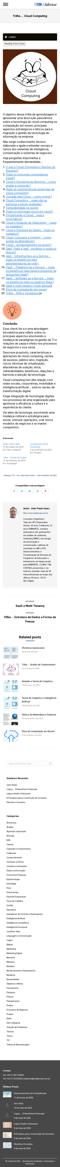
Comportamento (14, 857)
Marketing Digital (14, 953)
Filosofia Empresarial (16, 897)
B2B (8, 840)
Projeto (10, 1014)
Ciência (10, 844)
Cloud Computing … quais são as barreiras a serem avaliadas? (26, 202)
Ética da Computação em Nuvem (38, 731)
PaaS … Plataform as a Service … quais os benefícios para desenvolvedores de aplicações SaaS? (31, 271)
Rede (9, 1018)
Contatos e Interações (17, 866)
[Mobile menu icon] (5, 4)
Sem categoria (13, 1023)
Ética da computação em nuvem (26, 289)
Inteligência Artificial (16, 918)
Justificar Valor (13, 931)
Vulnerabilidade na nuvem (22, 208)
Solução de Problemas (17, 1027)
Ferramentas (12, 892)
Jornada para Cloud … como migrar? (29, 196)
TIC (13, 475)
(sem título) (12, 785)
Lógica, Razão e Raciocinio (19, 793)
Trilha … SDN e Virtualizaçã (23, 293)
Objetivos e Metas (15, 984)
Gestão (10, 905)
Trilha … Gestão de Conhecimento (38, 664)
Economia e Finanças (16, 875)
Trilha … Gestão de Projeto (15, 457)
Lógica (10, 940)
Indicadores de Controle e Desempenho (25, 914)
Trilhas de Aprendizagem (18, 1044)
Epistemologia (13, 879)
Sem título (18, 1103)
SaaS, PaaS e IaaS (11, 444)
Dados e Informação (16, 870)
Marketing (11, 949)
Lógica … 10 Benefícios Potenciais (22, 789)
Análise (10, 827)
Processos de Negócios (17, 1010)
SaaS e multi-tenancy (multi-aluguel (28, 286)
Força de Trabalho (15, 901)
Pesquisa (11, 992)
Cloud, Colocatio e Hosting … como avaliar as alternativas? (28, 239)
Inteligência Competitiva (18, 923)
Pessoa (10, 997)
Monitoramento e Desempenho (21, 971)
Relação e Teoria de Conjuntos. (37, 681)
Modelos (10, 966)
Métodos (11, 962)
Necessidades (13, 979)
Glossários (11, 910)
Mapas (10, 944)
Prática (10, 1005)
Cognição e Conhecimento (19, 849)
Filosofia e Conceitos (16, 802)
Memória (11, 957)
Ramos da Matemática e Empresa (39, 714)
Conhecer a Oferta (15, 862)
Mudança (11, 975)
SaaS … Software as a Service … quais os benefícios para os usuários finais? (30, 280)
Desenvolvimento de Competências (30, 1093)
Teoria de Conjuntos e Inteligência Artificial (39, 700)
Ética (9, 888)
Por (26, 475)
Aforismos (11, 823)
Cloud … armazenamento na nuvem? (29, 245)
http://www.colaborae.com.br (35, 513)
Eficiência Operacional (33, 648)
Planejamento (13, 1001)
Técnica (10, 1031)
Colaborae (11, 853)
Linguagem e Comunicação (19, 936)
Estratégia (11, 884)
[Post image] (11, 652)
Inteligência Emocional (17, 927)
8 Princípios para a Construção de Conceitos (27, 798)
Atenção (10, 836)
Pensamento (12, 988)
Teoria (9, 1036)
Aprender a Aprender (16, 831)
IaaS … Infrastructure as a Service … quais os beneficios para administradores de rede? (28, 259)
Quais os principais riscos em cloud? (29, 211)
